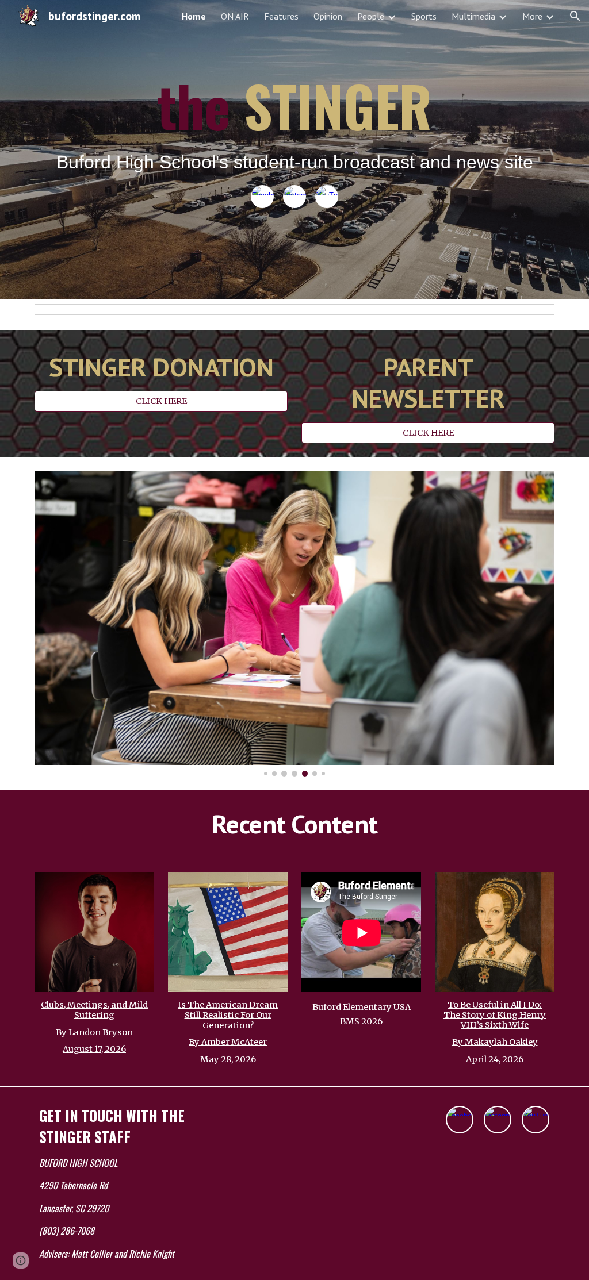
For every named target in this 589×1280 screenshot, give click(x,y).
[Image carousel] (295, 624)
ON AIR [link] (235, 16)
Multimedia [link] (473, 16)
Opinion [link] (327, 16)
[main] (295, 125)
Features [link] (281, 16)
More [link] (532, 16)
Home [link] (194, 16)
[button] (575, 16)
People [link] (370, 16)
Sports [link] (424, 16)
